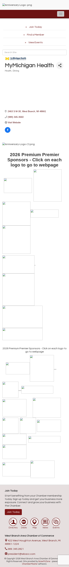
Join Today (13, 512)
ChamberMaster (30, 564)
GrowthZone (44, 561)
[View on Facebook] (7, 132)
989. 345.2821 (15, 549)
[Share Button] (59, 65)
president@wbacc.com (21, 554)
